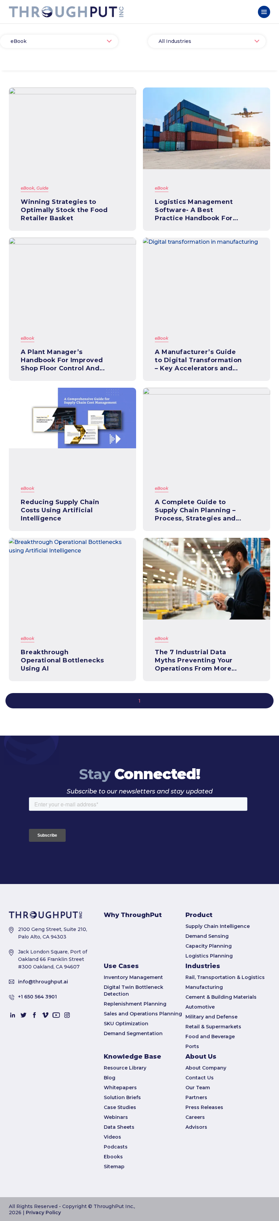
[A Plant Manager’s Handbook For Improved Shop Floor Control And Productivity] (72, 278)
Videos (112, 1137)
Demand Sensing (207, 936)
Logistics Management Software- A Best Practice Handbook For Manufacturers (194, 210)
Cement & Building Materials (221, 997)
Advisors (196, 1127)
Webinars (116, 1117)
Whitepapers (120, 1088)
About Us (200, 1056)
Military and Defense (211, 1017)
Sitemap (114, 1166)
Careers (195, 1117)
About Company (205, 1068)
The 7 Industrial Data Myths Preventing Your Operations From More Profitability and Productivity (194, 660)
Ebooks (113, 1157)
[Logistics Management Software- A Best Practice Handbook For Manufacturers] (206, 128)
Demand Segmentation (133, 1033)
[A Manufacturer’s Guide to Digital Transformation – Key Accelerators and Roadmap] (206, 278)
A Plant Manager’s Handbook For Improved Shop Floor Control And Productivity (62, 360)
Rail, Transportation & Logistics (225, 977)
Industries (202, 966)
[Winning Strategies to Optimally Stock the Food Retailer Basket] (72, 128)
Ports (192, 1046)
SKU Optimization (126, 1024)
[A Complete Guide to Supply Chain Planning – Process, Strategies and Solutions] (206, 428)
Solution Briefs (122, 1097)
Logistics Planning (209, 956)
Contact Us (199, 1078)
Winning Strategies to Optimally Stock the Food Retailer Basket (64, 210)
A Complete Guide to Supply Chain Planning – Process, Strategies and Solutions (195, 510)
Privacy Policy (43, 1212)
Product (198, 915)
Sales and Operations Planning (143, 1014)
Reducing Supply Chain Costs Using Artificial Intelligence (60, 510)
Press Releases (204, 1107)
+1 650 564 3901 (37, 997)
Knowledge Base (132, 1056)
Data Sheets (119, 1127)
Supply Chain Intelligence (217, 926)
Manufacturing (204, 987)
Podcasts (116, 1147)
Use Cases (121, 966)
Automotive (200, 1007)
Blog (109, 1078)
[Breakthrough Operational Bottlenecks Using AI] (72, 579)
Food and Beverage (210, 1036)
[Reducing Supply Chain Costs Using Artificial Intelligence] (72, 428)
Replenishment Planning (135, 1004)
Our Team (197, 1088)
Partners (196, 1097)
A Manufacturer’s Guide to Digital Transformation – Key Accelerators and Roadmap (198, 360)
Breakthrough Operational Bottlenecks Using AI (62, 660)
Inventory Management (133, 977)
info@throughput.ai (43, 982)
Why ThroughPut (133, 915)
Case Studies (120, 1107)
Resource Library (125, 1068)
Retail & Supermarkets (213, 1027)
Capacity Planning (208, 946)
